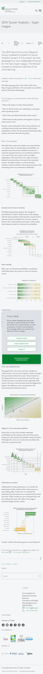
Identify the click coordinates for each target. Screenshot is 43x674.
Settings (21, 349)
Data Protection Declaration (21, 358)
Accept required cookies (21, 343)
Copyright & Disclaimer (21, 360)
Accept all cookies (21, 338)
